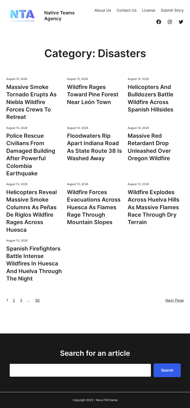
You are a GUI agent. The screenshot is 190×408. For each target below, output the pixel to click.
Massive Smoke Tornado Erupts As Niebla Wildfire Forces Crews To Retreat (31, 102)
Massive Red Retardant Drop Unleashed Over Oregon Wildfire (149, 147)
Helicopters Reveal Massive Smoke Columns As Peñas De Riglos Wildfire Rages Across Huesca (31, 211)
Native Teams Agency (59, 15)
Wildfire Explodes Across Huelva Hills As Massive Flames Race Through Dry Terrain (153, 207)
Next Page (174, 300)
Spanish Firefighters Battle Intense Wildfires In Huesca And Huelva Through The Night (34, 263)
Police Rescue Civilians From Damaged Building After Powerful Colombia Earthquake (30, 154)
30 (37, 300)
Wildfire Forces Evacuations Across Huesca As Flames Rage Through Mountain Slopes (93, 207)
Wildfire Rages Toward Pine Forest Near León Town (92, 94)
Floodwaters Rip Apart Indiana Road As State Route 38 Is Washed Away (94, 147)
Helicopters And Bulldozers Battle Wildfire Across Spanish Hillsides (150, 98)
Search (167, 370)
